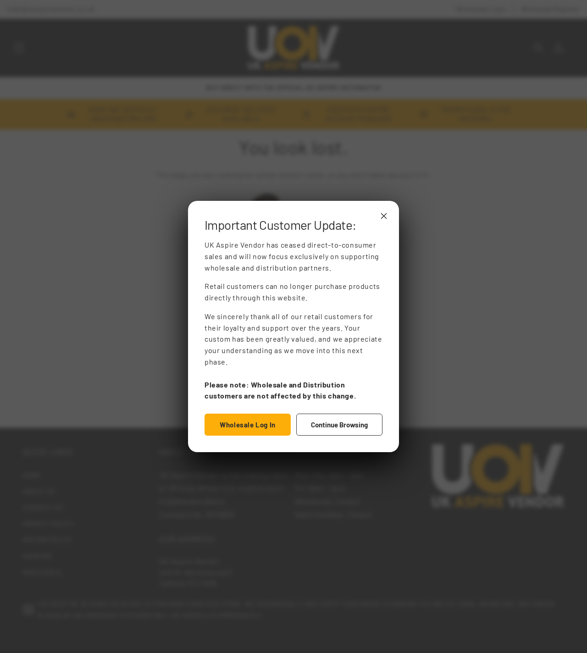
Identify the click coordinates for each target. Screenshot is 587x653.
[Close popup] (384, 216)
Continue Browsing (339, 425)
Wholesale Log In (248, 425)
